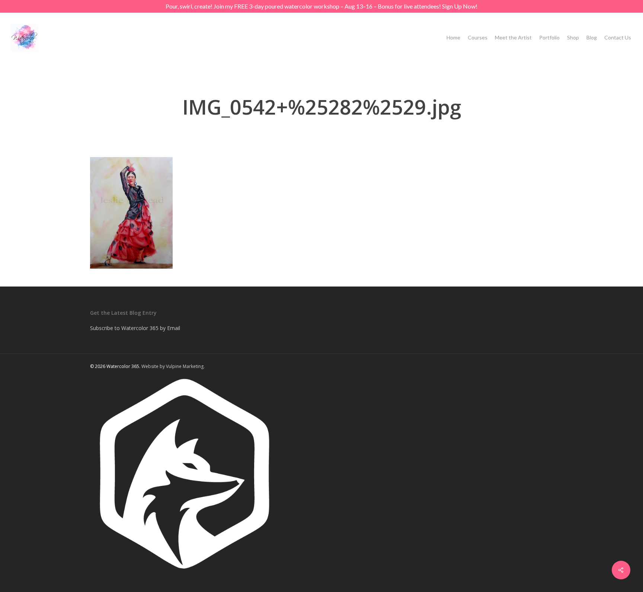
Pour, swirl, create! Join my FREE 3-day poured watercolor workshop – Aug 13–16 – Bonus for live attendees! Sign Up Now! (321, 6)
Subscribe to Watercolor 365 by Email (135, 328)
